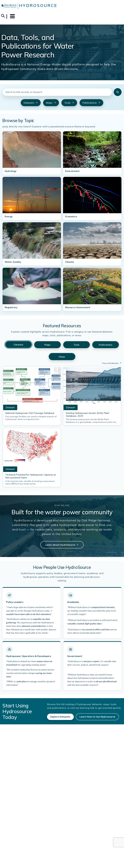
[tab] (18, 344)
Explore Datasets (60, 716)
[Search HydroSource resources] (118, 92)
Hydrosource (38, 5)
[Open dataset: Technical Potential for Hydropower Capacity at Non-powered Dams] (31, 448)
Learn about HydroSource (60, 544)
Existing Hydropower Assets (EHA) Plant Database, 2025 (87, 414)
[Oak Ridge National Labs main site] (9, 6)
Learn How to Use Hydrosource (97, 716)
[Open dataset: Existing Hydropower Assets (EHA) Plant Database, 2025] (92, 386)
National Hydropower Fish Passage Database (29, 413)
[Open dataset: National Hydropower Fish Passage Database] (31, 386)
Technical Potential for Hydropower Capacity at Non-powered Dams (30, 476)
